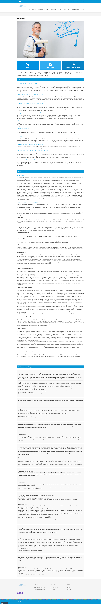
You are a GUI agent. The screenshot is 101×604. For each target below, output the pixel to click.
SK (81, 1)
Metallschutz (40, 9)
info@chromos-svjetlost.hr (40, 589)
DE (83, 1)
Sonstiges (82, 9)
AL (79, 1)
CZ (73, 1)
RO (77, 1)
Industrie (69, 9)
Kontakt (62, 1)
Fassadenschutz (53, 9)
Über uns (58, 1)
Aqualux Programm (33, 9)
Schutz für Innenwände (61, 9)
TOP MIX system (75, 9)
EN (67, 1)
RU (75, 1)
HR (65, 1)
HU (71, 1)
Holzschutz (46, 9)
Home (18, 14)
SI (69, 1)
